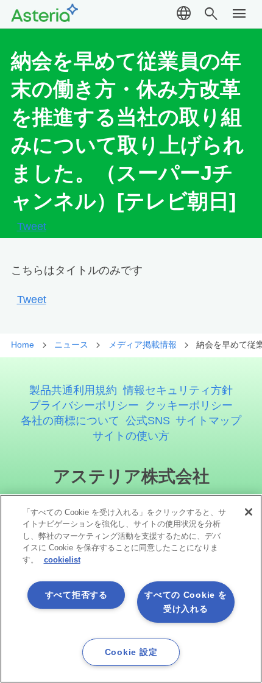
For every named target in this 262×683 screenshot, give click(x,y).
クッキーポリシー (189, 405)
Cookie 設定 (131, 652)
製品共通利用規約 (73, 390)
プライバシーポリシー (84, 405)
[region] (131, 588)
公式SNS (148, 420)
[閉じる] (248, 512)
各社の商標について (70, 420)
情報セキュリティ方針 (178, 390)
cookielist (62, 559)
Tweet (31, 226)
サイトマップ (208, 420)
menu (239, 14)
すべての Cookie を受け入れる (185, 602)
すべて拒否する (76, 595)
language (184, 14)
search (211, 14)
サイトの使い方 (131, 435)
